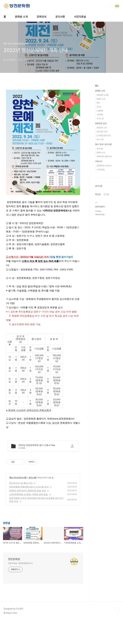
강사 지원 (100, 139)
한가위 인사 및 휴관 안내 (21, 483)
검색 (110, 6)
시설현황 (99, 111)
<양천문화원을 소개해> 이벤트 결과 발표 (28, 494)
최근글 (97, 194)
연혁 (98, 103)
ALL (97, 85)
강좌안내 (41, 16)
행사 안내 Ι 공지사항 (17, 477)
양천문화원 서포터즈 (104, 166)
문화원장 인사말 (102, 95)
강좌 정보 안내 (101, 132)
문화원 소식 (100, 152)
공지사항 (60, 16)
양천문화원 (14, 559)
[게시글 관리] (21, 462)
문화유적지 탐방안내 (104, 156)
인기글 (106, 194)
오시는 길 (100, 118)
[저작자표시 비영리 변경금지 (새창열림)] (41, 462)
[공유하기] (17, 462)
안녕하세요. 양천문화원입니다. (20, 563)
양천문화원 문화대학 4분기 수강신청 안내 (29, 486)
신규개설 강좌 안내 (103, 135)
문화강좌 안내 (100, 123)
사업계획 (99, 114)
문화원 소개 (21, 16)
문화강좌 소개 (101, 128)
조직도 (98, 107)
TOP (117, 610)
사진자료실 (80, 16)
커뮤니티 (98, 161)
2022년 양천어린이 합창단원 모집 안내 (27, 490)
